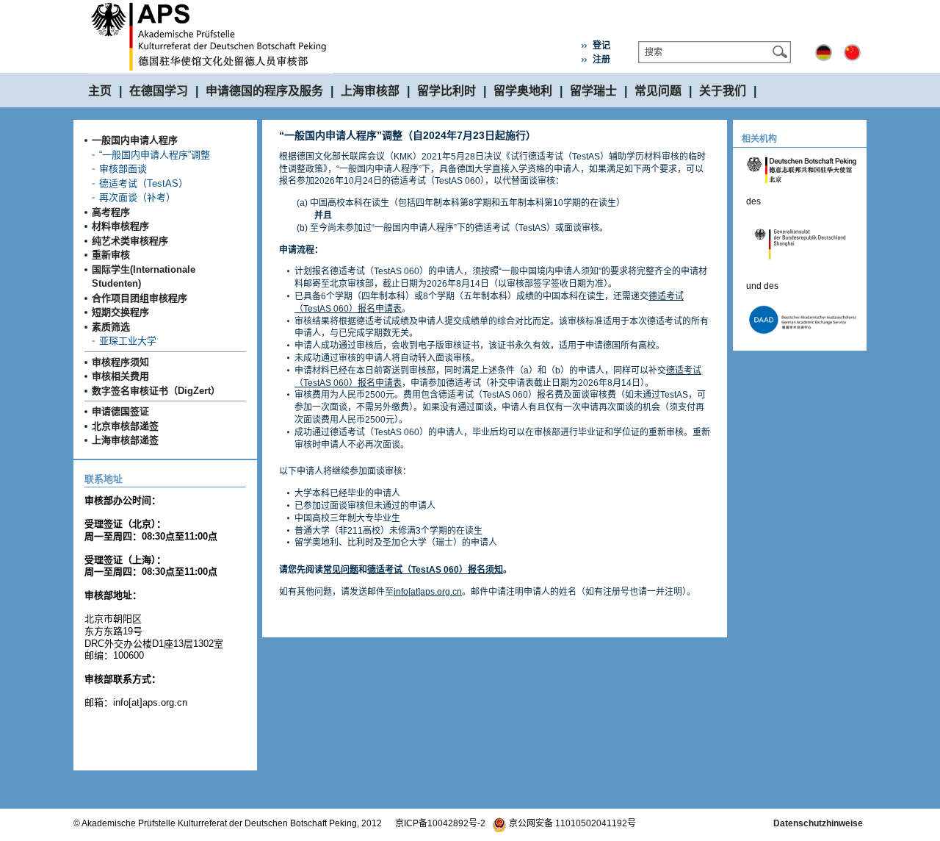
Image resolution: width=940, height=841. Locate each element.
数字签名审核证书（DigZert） (156, 390)
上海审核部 (370, 91)
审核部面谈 (123, 168)
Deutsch (823, 52)
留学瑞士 (593, 91)
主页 (100, 91)
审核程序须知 (120, 362)
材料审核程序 (120, 226)
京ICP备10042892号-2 (440, 823)
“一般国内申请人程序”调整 (154, 154)
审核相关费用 (120, 376)
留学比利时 (446, 91)
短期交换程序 (120, 312)
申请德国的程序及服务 (264, 91)
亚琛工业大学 (127, 340)
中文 (852, 52)
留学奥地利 (523, 91)
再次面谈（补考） (137, 197)
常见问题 (658, 91)
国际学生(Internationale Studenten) (143, 277)
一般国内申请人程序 (135, 140)
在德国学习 (158, 91)
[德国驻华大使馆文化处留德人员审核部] (210, 6)
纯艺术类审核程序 (130, 240)
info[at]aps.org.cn (428, 592)
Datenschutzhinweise (818, 823)
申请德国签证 (120, 411)
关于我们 (722, 91)
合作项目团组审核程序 (139, 298)
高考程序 (111, 212)
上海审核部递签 (125, 439)
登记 (601, 45)
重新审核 (111, 254)
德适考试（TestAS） (143, 183)
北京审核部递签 (125, 426)
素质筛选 (111, 326)
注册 (601, 59)
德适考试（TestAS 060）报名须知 (435, 570)
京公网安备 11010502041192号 (571, 823)
